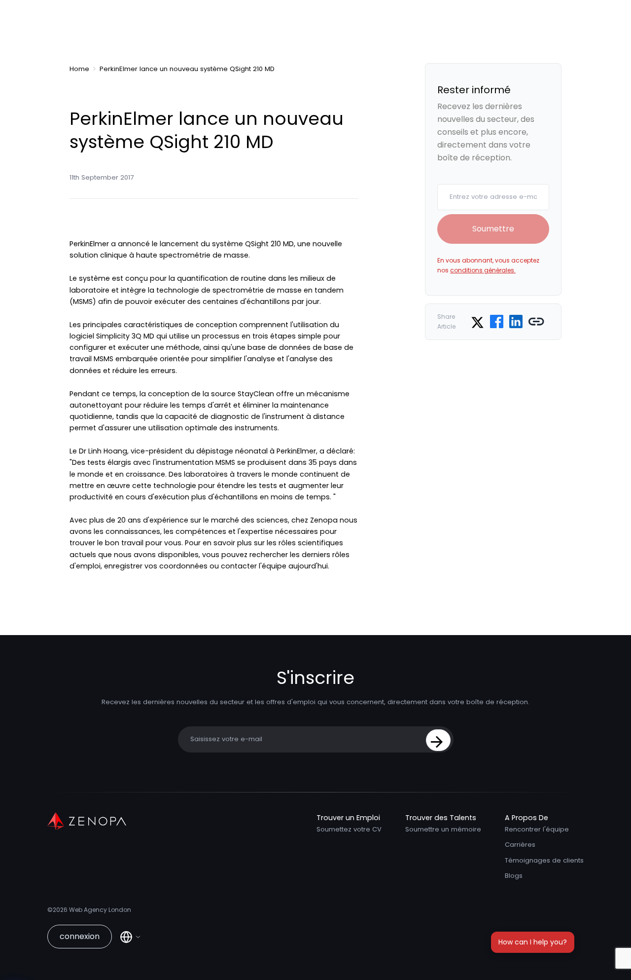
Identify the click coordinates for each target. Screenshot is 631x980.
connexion (80, 936)
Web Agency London (100, 909)
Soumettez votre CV (349, 829)
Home (79, 69)
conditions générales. (483, 270)
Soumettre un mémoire (443, 829)
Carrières (520, 844)
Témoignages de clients (544, 860)
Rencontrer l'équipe (537, 829)
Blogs (514, 875)
